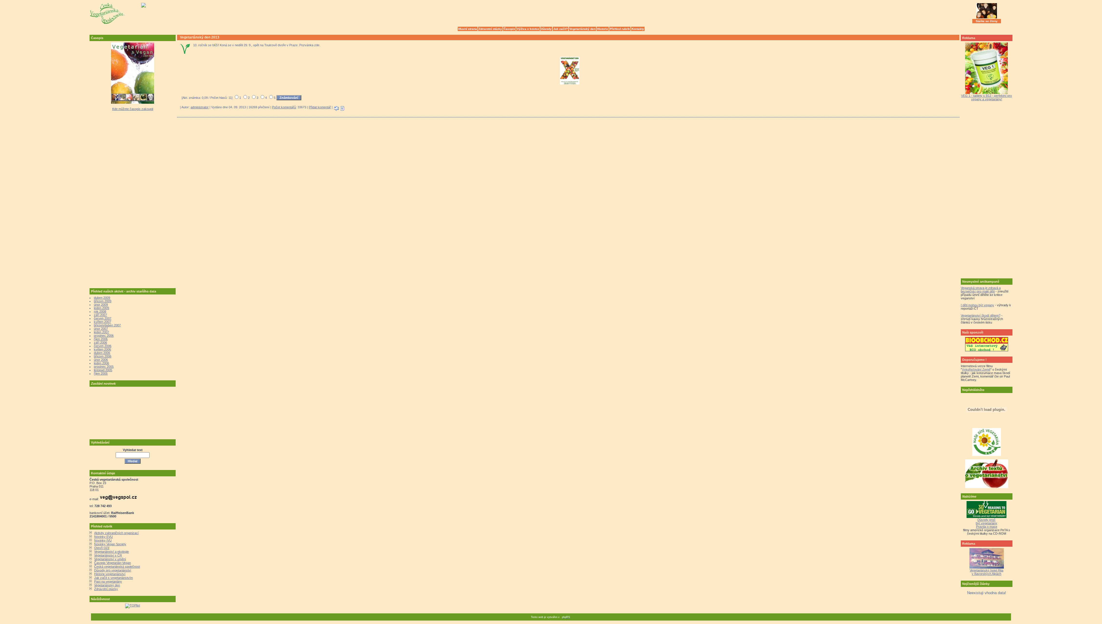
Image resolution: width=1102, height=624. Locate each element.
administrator (200, 107)
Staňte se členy (987, 21)
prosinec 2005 (104, 366)
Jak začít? (560, 28)
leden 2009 (101, 308)
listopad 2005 (103, 370)
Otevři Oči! (101, 548)
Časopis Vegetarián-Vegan (112, 563)
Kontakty (638, 28)
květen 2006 (102, 349)
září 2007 (100, 315)
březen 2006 (102, 356)
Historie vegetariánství (109, 574)
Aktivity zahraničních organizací (116, 533)
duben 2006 (102, 353)
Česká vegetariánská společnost (117, 566)
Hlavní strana (467, 28)
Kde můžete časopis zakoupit (132, 109)
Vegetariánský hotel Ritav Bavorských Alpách (986, 572)
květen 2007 (102, 321)
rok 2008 (100, 311)
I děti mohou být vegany (977, 305)
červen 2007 (102, 318)
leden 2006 (101, 363)
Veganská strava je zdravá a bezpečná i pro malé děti (981, 289)
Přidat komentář (320, 107)
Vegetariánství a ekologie (111, 551)
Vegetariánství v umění (110, 559)
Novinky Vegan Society (110, 544)
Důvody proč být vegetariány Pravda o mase (986, 523)
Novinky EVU (103, 536)
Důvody (546, 28)
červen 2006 (102, 346)
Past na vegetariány (108, 581)
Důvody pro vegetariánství (112, 570)
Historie (602, 28)
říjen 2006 (101, 339)
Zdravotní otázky (490, 28)
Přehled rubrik (620, 28)
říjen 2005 (101, 373)
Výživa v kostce (528, 28)
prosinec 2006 (104, 335)
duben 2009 (102, 297)
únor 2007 (101, 328)
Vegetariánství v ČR (108, 555)
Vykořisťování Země (976, 369)
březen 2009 (102, 301)
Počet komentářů (284, 107)
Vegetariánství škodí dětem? (980, 315)
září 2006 (100, 342)
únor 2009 (101, 304)
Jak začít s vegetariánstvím (113, 577)
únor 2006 (101, 359)
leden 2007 (101, 332)
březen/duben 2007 (107, 325)
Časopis (509, 28)
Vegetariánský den (582, 28)
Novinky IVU (103, 540)
